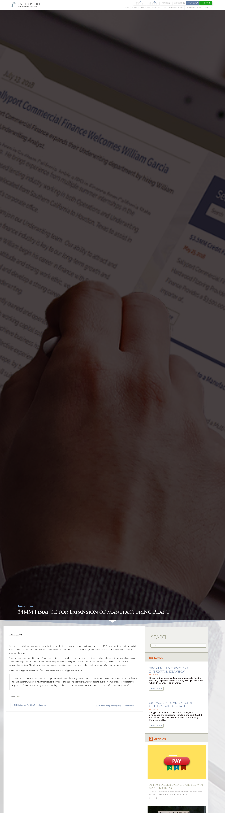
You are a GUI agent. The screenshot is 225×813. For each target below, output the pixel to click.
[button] (139, 3)
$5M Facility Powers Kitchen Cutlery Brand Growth (171, 704)
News (164, 8)
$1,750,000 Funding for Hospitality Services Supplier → (116, 705)
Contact (209, 8)
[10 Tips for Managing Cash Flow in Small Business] (177, 762)
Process (155, 8)
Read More (156, 688)
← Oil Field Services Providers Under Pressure (29, 705)
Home (127, 8)
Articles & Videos (176, 8)
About (199, 8)
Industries (145, 8)
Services (135, 8)
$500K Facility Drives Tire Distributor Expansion (168, 670)
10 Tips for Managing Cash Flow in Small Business (176, 786)
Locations (190, 8)
